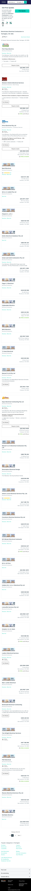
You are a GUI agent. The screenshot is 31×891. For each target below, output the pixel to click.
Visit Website (5, 102)
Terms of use (10, 884)
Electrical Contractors (7, 50)
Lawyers (18, 845)
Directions (4, 53)
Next (19, 835)
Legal (9, 887)
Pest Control (19, 848)
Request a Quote (15, 65)
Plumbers (3, 845)
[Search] (25, 2)
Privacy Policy (22, 881)
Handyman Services (6, 860)
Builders (18, 851)
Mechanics (18, 846)
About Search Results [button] (25, 37)
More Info (9, 53)
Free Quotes (22, 11)
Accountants (4, 853)
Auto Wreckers (19, 854)
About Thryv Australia (10, 881)
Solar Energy (16, 84)
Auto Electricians (5, 851)
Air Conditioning (5, 859)
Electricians (3, 846)
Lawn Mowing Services (6, 857)
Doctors (3, 854)
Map (5, 36)
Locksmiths (3, 848)
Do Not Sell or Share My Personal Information (23, 884)
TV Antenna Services (17, 127)
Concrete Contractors (21, 853)
